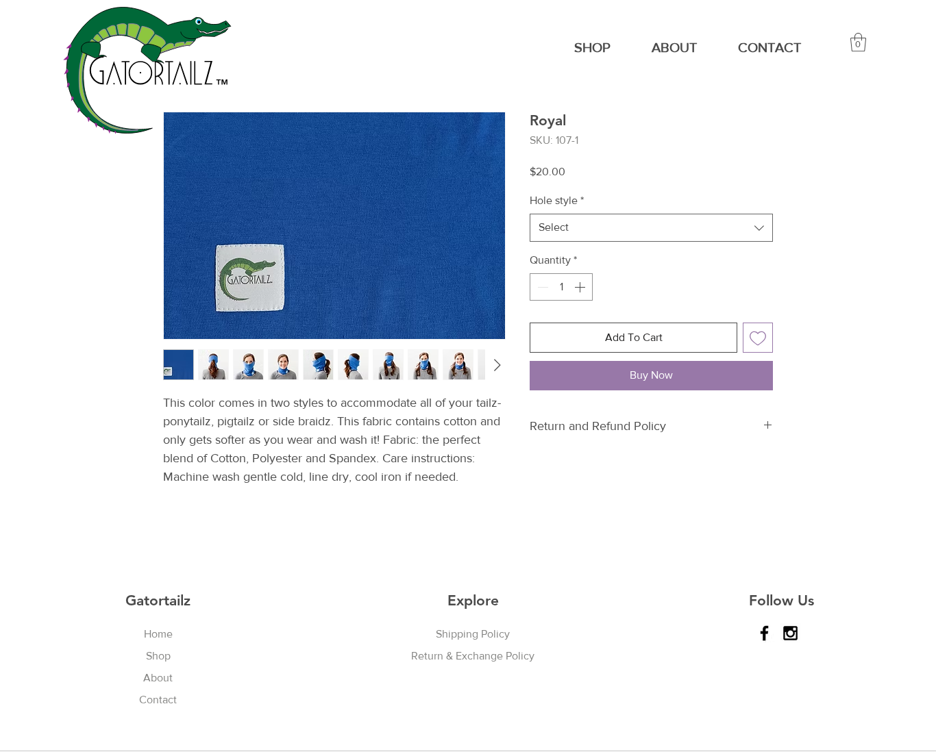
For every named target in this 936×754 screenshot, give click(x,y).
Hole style (557, 200)
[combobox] (651, 227)
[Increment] (581, 287)
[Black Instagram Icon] (790, 633)
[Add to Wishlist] (758, 338)
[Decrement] (541, 287)
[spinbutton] (561, 287)
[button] (858, 42)
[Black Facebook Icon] (764, 633)
